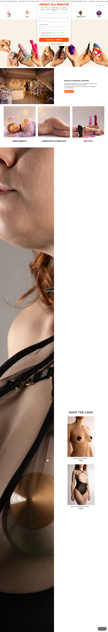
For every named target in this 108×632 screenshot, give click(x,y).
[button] (29, 618)
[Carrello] (103, 6)
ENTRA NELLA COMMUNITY (54, 40)
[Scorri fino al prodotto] (48, 460)
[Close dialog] (68, 3)
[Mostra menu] (4, 6)
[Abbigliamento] (20, 138)
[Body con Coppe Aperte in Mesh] (81, 484)
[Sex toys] (88, 138)
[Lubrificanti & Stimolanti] (54, 138)
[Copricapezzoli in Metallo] (81, 436)
